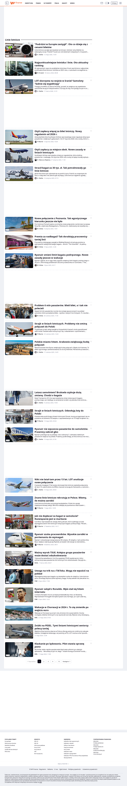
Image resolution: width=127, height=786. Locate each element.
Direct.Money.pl (97, 754)
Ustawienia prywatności (89, 769)
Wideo (72, 3)
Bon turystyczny (38, 753)
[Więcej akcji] (91, 44)
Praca (57, 3)
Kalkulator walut (68, 751)
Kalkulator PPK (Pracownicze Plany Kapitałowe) (76, 755)
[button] (107, 3)
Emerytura (29, 3)
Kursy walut (67, 749)
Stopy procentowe (68, 747)
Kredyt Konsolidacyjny (99, 750)
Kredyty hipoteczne (98, 746)
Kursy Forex (37, 747)
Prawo (38, 3)
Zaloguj (114, 3)
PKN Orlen (7, 751)
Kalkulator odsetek (68, 743)
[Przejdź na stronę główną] (7, 4)
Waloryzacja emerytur (10, 743)
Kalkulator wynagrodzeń (70, 753)
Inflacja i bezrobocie (69, 745)
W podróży (48, 3)
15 (59, 661)
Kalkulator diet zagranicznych (71, 741)
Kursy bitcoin (37, 749)
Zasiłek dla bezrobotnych (11, 749)
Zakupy (64, 3)
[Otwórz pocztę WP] (101, 3)
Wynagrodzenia (68, 757)
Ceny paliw (7, 747)
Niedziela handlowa (10, 745)
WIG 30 (36, 743)
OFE (35, 751)
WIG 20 (36, 741)
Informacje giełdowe (39, 745)
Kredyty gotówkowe (98, 743)
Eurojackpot (8, 741)
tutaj (41, 782)
